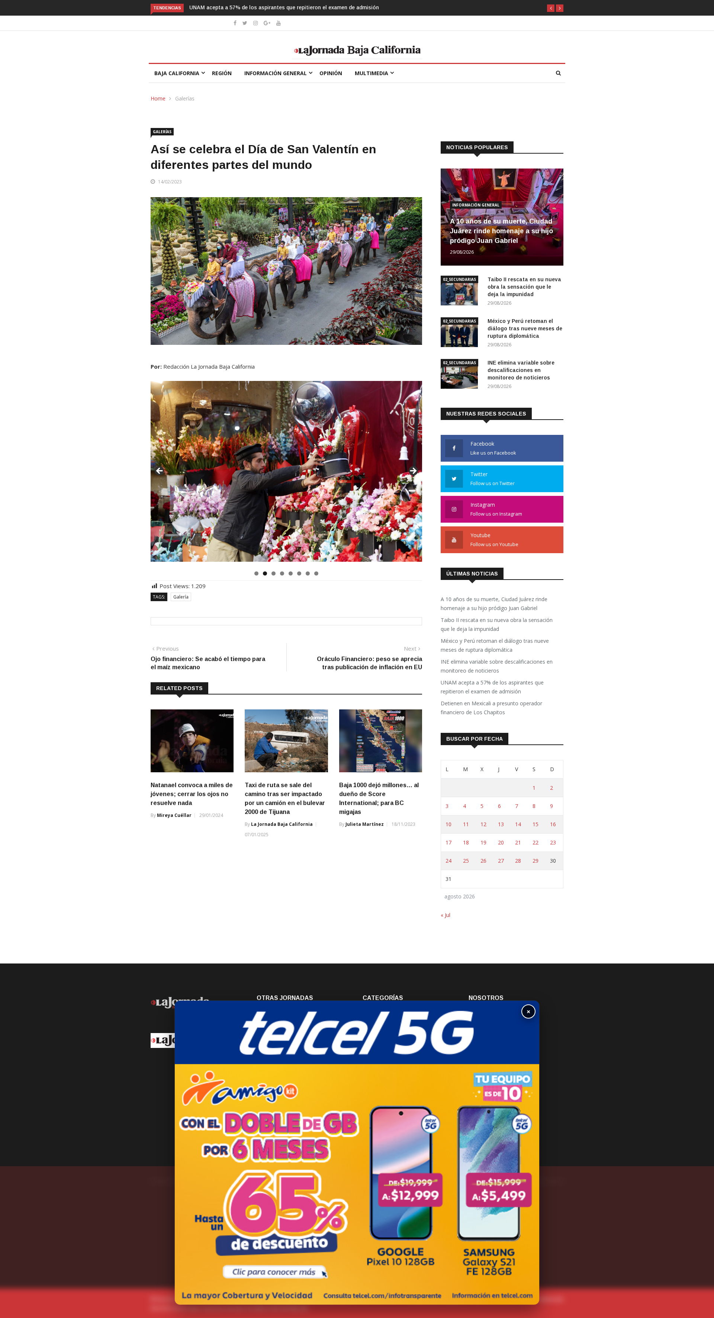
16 (553, 824)
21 (518, 842)
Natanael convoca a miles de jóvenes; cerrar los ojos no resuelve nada (192, 794)
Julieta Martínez (364, 824)
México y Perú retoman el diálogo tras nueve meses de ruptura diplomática (525, 328)
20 (501, 842)
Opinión (330, 73)
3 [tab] (273, 573)
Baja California (176, 73)
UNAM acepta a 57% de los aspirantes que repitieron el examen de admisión (492, 687)
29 (535, 860)
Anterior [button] (159, 471)
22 (535, 842)
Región (222, 73)
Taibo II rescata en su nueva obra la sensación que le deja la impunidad (524, 286)
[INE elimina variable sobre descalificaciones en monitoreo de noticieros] (461, 375)
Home (158, 98)
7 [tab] (308, 573)
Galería (181, 597)
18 (466, 842)
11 (466, 824)
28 (518, 860)
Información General (275, 73)
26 (483, 860)
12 (483, 824)
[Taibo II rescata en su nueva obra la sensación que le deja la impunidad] (461, 292)
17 (448, 842)
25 (466, 860)
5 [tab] (291, 573)
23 (553, 842)
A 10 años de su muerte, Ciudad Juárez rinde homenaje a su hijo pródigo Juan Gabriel (501, 231)
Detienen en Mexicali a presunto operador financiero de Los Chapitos (275, 7)
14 (518, 824)
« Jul (445, 914)
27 (501, 860)
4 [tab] (282, 573)
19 (483, 842)
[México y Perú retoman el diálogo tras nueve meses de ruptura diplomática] (461, 333)
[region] (286, 473)
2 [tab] (265, 573)
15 (535, 824)
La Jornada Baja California (282, 824)
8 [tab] (316, 573)
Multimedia (371, 73)
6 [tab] (299, 573)
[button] (550, 8)
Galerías (184, 98)
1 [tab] (256, 573)
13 (501, 824)
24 (448, 860)
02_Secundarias (459, 279)
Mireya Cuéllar (174, 815)
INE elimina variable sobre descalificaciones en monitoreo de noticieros (521, 370)
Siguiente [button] (412, 471)
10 (448, 824)
